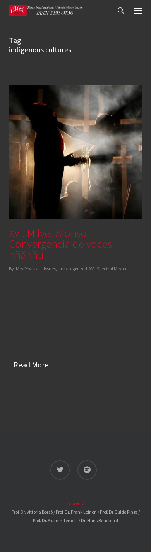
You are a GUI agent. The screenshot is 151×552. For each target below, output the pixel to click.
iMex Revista (27, 269)
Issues (50, 269)
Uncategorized (72, 269)
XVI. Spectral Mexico (108, 269)
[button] (138, 10)
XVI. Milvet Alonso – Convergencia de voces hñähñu (60, 244)
